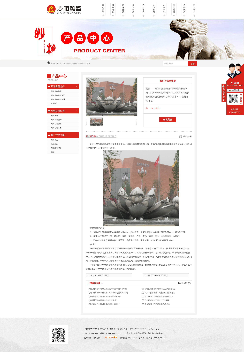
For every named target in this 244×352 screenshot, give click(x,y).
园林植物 (133, 8)
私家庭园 (54, 144)
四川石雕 (54, 116)
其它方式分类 (58, 135)
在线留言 (167, 119)
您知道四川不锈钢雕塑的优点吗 (157, 304)
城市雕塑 (113, 8)
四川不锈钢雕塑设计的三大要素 (157, 300)
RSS (130, 338)
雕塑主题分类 (58, 86)
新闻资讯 (174, 8)
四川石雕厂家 (56, 128)
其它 (88, 63)
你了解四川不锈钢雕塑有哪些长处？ (159, 296)
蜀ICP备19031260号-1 (155, 338)
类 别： (150, 108)
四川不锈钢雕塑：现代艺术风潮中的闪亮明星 (109, 289)
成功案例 (154, 8)
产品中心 (143, 8)
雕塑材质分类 (79, 63)
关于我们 (184, 8)
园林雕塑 (123, 8)
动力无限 (96, 338)
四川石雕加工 (56, 124)
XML (135, 338)
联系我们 (194, 8)
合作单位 (164, 8)
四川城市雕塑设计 (58, 99)
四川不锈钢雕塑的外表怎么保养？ (104, 300)
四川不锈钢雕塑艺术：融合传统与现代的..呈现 (109, 293)
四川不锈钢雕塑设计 (160, 275)
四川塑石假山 (56, 148)
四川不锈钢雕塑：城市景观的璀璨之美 (160, 293)
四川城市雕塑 (56, 91)
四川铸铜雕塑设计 (101, 275)
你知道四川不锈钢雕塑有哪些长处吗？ (106, 296)
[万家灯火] (111, 338)
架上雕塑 (54, 103)
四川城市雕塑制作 (58, 95)
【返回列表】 (182, 283)
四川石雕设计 (56, 120)
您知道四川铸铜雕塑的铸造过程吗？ (105, 304)
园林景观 (54, 140)
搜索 (192, 64)
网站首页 (103, 8)
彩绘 (52, 152)
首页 (61, 63)
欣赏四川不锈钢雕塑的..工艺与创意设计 (160, 289)
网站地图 (123, 338)
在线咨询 (235, 90)
